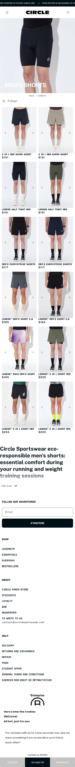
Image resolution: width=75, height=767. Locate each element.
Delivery (8, 645)
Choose (13, 762)
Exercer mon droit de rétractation (27, 680)
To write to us (12, 618)
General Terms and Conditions (23, 674)
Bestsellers (10, 566)
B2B (4, 606)
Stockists (9, 595)
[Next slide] (33, 132)
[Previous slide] (5, 132)
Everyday (8, 560)
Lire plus (6, 486)
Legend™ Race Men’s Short (18, 374)
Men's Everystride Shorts (18, 264)
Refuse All (63, 762)
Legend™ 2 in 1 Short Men (54, 374)
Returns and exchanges (18, 651)
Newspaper (9, 612)
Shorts (42, 96)
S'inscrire (37, 523)
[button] (7, 12)
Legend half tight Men (16, 209)
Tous (31, 96)
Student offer (12, 668)
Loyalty (7, 601)
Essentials (9, 554)
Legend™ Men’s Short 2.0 (17, 319)
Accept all (37, 762)
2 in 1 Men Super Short (16, 154)
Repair (6, 657)
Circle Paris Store (15, 589)
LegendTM (8, 548)
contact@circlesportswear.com (23, 622)
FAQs (5, 662)
